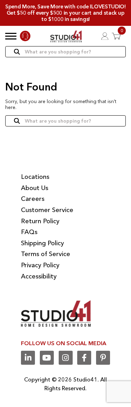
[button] (10, 36)
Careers (32, 199)
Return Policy (40, 221)
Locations (35, 177)
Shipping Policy (42, 243)
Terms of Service (45, 254)
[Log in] (104, 36)
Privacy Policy (40, 265)
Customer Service (47, 210)
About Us (34, 188)
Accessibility (39, 276)
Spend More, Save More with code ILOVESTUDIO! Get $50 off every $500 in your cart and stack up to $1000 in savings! (65, 12)
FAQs (29, 232)
